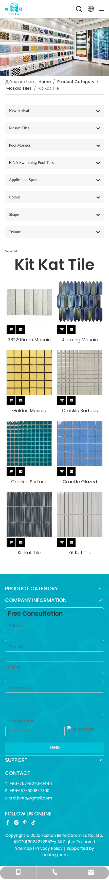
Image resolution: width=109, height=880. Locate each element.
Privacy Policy (49, 848)
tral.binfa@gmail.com (30, 798)
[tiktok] (33, 822)
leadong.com (55, 855)
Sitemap (23, 848)
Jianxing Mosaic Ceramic (80, 339)
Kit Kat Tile (29, 552)
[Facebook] (7, 822)
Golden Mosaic (29, 410)
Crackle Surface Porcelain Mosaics (80, 410)
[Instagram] (16, 822)
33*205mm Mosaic (29, 339)
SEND (54, 747)
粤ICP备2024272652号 (34, 842)
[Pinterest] (24, 822)
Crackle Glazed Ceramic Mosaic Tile (79, 481)
